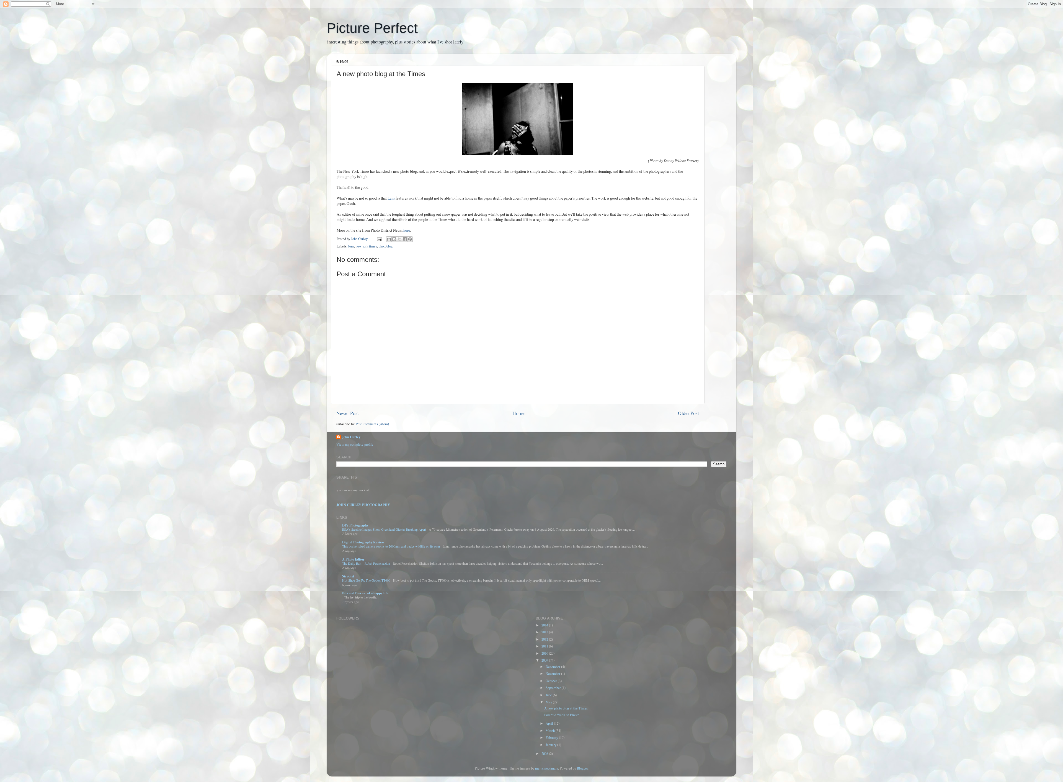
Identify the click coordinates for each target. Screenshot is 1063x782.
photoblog (386, 246)
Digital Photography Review (363, 542)
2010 (545, 653)
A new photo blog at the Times (566, 708)
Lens (391, 198)
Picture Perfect (372, 28)
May (549, 702)
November (553, 673)
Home (518, 413)
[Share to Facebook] (404, 239)
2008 (545, 753)
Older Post (688, 413)
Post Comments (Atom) (372, 424)
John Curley (351, 437)
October (552, 680)
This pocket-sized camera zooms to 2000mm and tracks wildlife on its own (391, 546)
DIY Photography (355, 525)
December (553, 666)
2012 (545, 639)
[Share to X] (399, 239)
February (552, 737)
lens (351, 246)
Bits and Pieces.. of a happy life (365, 592)
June (549, 695)
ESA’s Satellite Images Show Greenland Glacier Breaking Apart (384, 529)
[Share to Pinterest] (410, 239)
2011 (545, 646)
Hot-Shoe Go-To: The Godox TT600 (366, 580)
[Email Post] (379, 238)
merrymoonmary (546, 768)
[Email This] (389, 239)
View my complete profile (354, 444)
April (550, 723)
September (554, 687)
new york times (366, 246)
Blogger (582, 768)
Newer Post (347, 413)
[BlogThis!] (394, 239)
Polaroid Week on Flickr (561, 715)
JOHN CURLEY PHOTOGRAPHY (363, 504)
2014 (545, 625)
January (551, 744)
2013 (545, 632)
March (551, 730)
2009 (545, 660)
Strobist (348, 576)
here (406, 230)
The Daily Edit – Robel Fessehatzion (366, 563)
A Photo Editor (353, 559)
